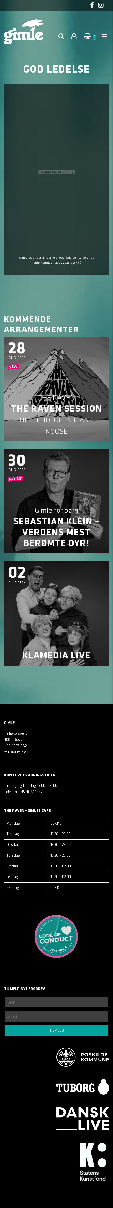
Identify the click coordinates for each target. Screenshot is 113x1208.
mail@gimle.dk (16, 752)
